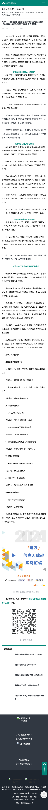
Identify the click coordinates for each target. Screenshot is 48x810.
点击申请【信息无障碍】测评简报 (24, 796)
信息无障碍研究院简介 (36, 789)
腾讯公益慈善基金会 (32, 787)
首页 (3, 9)
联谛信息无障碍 (17, 787)
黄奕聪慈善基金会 (19, 789)
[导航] (43, 3)
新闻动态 (11, 9)
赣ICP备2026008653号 (24, 803)
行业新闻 (20, 9)
